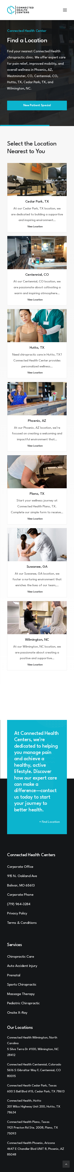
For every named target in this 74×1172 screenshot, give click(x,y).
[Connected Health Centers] (20, 10)
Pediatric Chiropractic (23, 1003)
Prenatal (13, 975)
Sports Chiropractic (21, 984)
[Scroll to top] (66, 1164)
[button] (65, 10)
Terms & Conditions (22, 923)
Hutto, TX (37, 347)
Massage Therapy (21, 994)
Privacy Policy (17, 913)
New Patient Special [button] (37, 105)
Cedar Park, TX (37, 201)
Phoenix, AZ (37, 421)
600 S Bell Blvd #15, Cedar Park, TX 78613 (36, 1091)
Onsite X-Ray (17, 1012)
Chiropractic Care (20, 956)
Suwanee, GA (37, 566)
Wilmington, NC (37, 639)
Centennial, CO (37, 274)
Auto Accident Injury (22, 966)
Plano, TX (37, 494)
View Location (35, 227)
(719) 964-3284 (18, 904)
